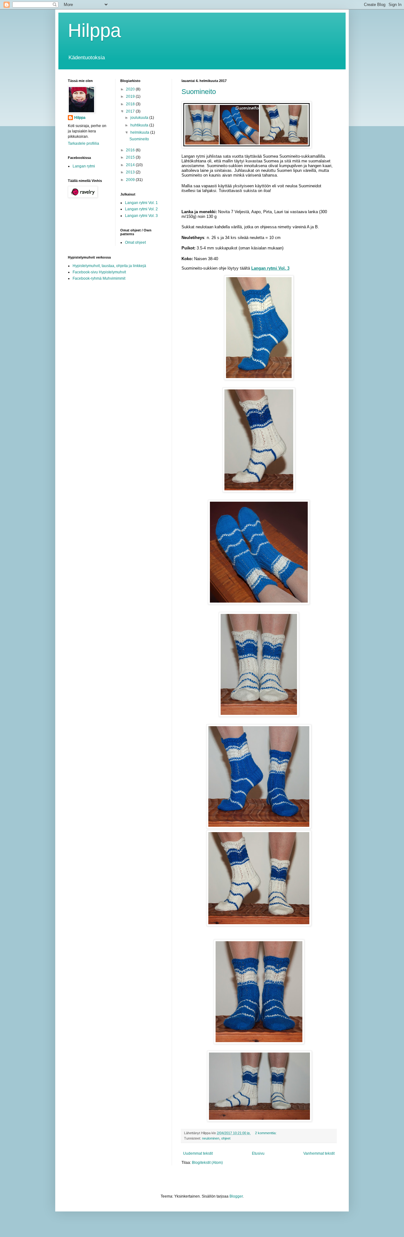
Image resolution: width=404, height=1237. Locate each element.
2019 (131, 96)
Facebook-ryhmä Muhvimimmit (99, 278)
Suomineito (198, 92)
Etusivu (258, 1153)
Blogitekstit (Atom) (207, 1162)
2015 (131, 157)
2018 (131, 104)
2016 (131, 150)
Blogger (236, 1196)
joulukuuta (139, 117)
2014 (131, 165)
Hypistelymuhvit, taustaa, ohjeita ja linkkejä (109, 266)
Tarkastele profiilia (83, 143)
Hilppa (94, 30)
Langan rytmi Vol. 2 (141, 209)
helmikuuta (140, 132)
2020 (131, 89)
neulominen (210, 1138)
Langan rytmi (84, 166)
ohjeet (225, 1138)
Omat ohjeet (135, 242)
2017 (131, 111)
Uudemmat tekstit (198, 1153)
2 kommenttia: (266, 1133)
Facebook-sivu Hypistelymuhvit (99, 272)
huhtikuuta (139, 125)
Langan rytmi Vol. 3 (141, 215)
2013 (131, 172)
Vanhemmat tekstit (319, 1153)
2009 (131, 180)
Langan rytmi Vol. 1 (141, 203)
